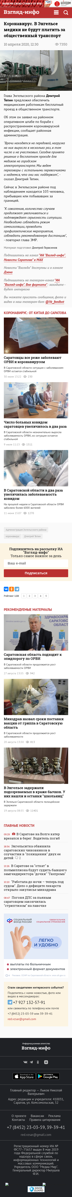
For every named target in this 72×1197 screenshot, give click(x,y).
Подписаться (36, 573)
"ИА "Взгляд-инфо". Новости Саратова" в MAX (35, 257)
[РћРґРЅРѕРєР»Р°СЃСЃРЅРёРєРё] (11, 589)
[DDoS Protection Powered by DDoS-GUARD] (36, 1191)
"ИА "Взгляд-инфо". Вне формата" (32, 282)
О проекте (19, 1116)
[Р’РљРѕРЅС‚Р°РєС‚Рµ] (6, 589)
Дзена (8, 272)
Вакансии (37, 1116)
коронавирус (13, 536)
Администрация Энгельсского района (26, 529)
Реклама (54, 1116)
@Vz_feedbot (54, 301)
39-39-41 (46, 1013)
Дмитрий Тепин (32, 536)
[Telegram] (17, 589)
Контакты (18, 1120)
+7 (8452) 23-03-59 (20, 1013)
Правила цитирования (44, 1120)
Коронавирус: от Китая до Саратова (35, 313)
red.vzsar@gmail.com (22, 1019)
